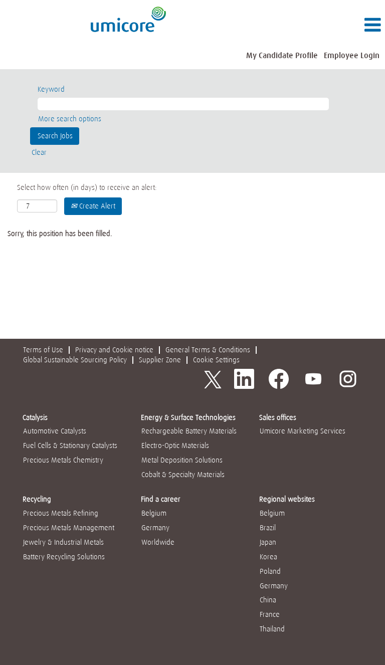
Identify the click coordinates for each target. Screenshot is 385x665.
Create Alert (96, 206)
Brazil (268, 528)
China (268, 600)
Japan (268, 542)
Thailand (272, 629)
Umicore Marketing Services (302, 431)
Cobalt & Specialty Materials (183, 475)
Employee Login (351, 55)
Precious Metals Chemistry (63, 460)
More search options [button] (69, 119)
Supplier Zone (160, 360)
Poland (270, 571)
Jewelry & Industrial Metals (63, 542)
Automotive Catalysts (54, 431)
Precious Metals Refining (60, 513)
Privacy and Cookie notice (114, 350)
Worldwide (157, 542)
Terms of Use (43, 350)
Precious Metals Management (68, 528)
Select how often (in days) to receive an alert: (87, 187)
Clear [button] (39, 152)
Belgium (153, 513)
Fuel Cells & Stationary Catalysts (70, 445)
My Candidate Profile (282, 55)
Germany (155, 528)
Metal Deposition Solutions (182, 460)
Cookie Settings (216, 360)
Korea (268, 557)
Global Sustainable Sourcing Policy (75, 360)
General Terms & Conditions (207, 350)
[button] (321, 25)
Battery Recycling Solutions (64, 557)
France (270, 614)
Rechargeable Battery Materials (189, 431)
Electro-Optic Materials (175, 445)
